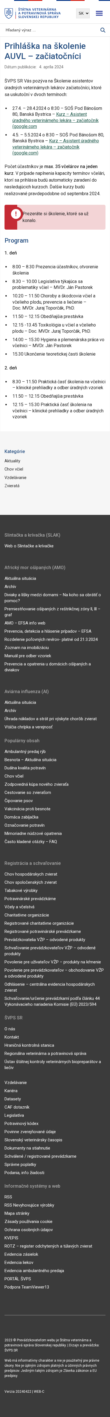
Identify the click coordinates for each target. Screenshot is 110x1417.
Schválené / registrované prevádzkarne (40, 1156)
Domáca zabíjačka (21, 817)
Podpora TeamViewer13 (27, 1287)
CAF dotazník (17, 1107)
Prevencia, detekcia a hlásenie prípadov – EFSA (48, 631)
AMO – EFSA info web (25, 623)
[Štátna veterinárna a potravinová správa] (33, 13)
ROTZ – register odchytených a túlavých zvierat (48, 1246)
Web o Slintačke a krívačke (29, 545)
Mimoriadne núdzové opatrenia (33, 833)
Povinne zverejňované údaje (30, 1131)
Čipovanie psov (19, 800)
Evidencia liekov (19, 1262)
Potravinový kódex (21, 1123)
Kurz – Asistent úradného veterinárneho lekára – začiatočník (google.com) (55, 147)
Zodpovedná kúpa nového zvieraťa (37, 784)
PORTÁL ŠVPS (18, 1278)
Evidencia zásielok (21, 1254)
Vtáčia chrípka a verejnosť (28, 727)
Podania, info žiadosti (24, 1172)
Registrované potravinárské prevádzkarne (43, 931)
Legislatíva (14, 1115)
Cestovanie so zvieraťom (28, 792)
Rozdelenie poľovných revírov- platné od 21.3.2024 (51, 639)
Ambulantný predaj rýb (25, 751)
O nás (10, 1028)
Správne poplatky (20, 1164)
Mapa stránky (17, 1213)
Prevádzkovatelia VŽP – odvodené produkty (45, 939)
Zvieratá (12, 486)
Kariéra (11, 1090)
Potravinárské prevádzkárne (30, 898)
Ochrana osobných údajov (29, 1229)
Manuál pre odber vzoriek (28, 655)
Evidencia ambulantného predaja (34, 1270)
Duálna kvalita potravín (25, 767)
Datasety (13, 1099)
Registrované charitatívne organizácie (39, 923)
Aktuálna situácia (20, 578)
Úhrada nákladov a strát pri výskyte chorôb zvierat (51, 718)
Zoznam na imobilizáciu (27, 647)
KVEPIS (11, 1237)
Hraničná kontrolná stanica (29, 1045)
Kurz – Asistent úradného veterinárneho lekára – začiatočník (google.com (55, 120)
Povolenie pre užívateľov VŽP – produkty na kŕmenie (53, 962)
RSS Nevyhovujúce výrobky (29, 1205)
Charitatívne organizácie (27, 915)
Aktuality (12, 461)
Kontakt (12, 1037)
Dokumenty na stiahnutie (27, 1148)
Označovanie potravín (25, 825)
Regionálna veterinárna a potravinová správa (45, 1053)
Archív (10, 586)
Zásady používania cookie (28, 1221)
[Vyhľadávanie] (102, 30)
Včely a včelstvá (19, 906)
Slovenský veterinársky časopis (33, 1139)
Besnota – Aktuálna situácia (30, 759)
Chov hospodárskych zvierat (31, 874)
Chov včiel (14, 469)
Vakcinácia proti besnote (27, 808)
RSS (8, 1197)
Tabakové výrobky (21, 890)
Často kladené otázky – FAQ (31, 841)
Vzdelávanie (16, 477)
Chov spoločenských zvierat (31, 882)
